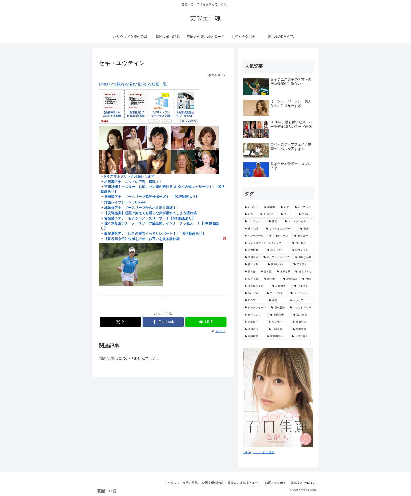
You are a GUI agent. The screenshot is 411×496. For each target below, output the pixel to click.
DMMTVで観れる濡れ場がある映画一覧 (133, 84)
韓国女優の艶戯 (212, 482)
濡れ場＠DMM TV (302, 482)
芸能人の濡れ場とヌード (244, 482)
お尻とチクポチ (275, 482)
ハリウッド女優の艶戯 (183, 482)
